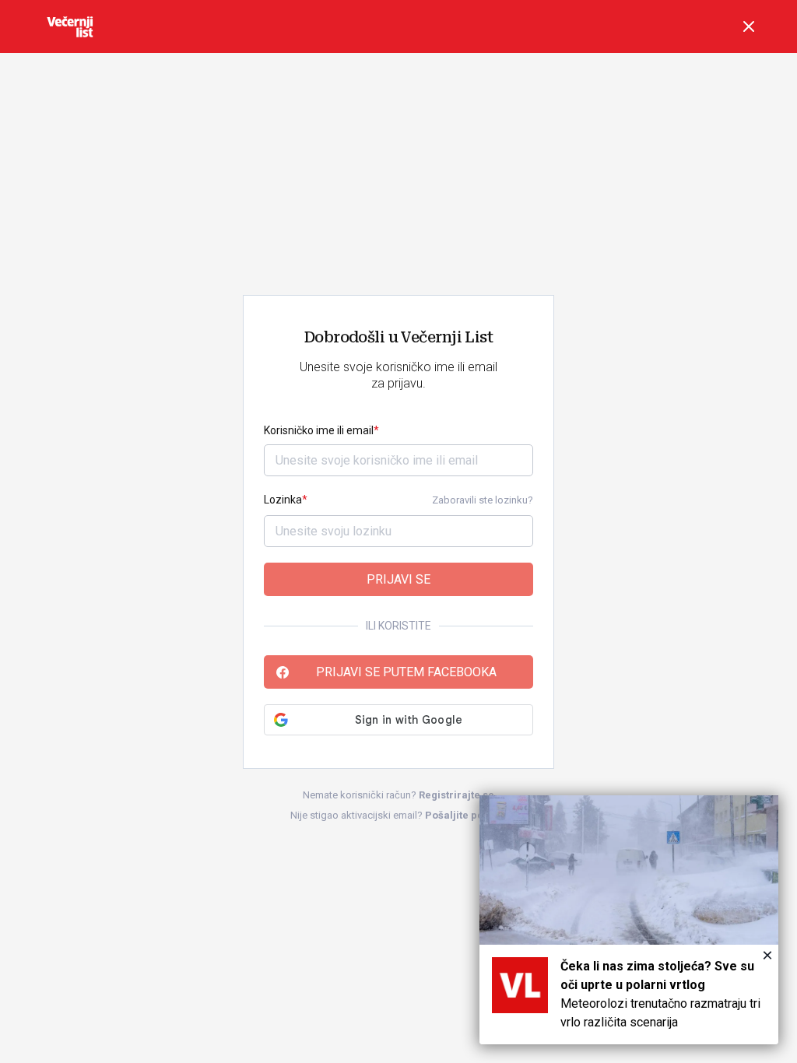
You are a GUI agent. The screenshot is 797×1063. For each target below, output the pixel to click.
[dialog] (628, 919)
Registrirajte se (456, 795)
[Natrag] (748, 26)
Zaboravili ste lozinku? (482, 500)
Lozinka (283, 499)
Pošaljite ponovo (466, 815)
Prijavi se (398, 579)
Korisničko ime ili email (319, 430)
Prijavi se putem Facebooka (406, 672)
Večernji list (70, 26)
